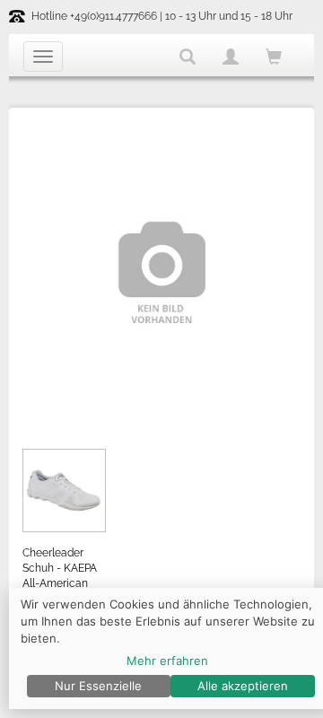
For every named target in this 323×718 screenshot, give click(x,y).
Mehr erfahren (167, 660)
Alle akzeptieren (242, 686)
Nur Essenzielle (98, 686)
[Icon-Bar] (43, 56)
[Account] (230, 56)
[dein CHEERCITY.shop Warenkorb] (274, 57)
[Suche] (187, 56)
